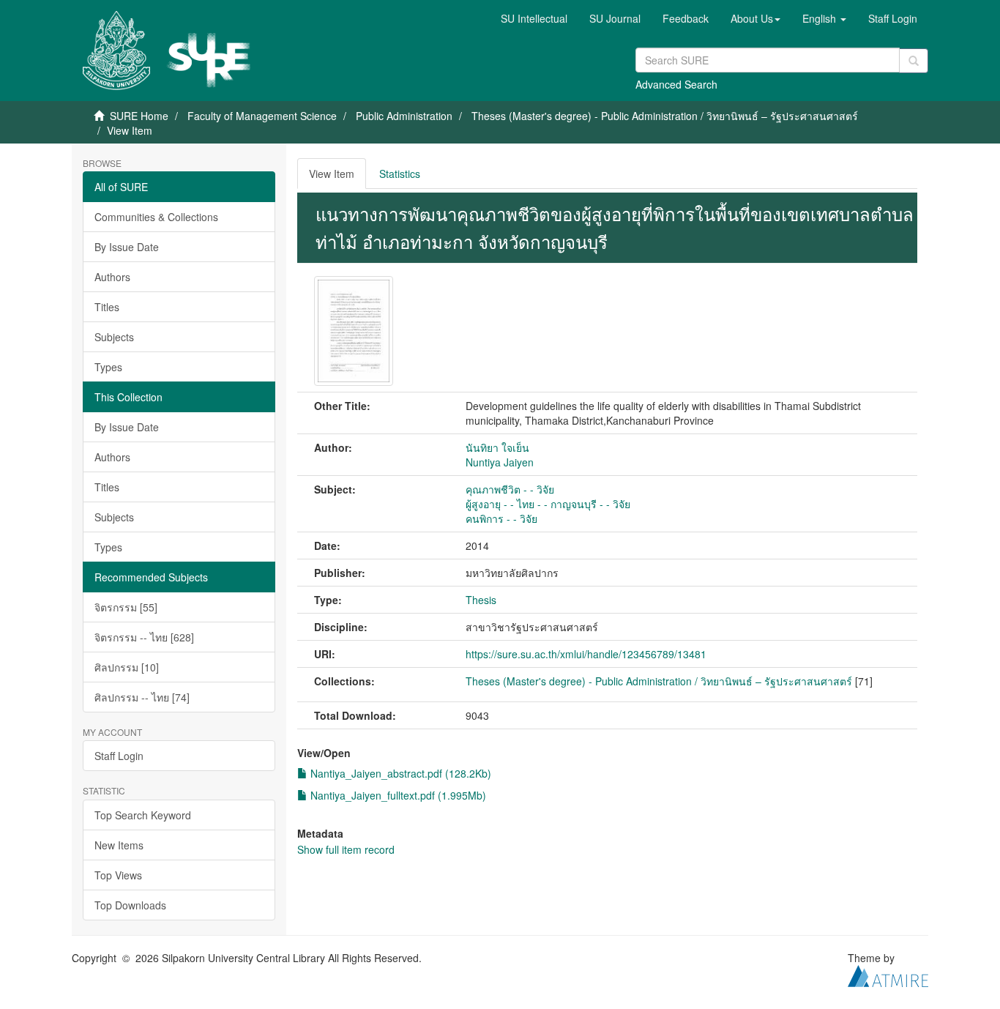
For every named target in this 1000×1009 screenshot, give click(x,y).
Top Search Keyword (142, 815)
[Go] (913, 60)
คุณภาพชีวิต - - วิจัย (510, 489)
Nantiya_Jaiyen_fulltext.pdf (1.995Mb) (396, 795)
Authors (112, 276)
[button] (755, 18)
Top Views (118, 875)
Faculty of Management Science (262, 115)
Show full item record (346, 849)
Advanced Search (676, 84)
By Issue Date (126, 246)
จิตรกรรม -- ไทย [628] (144, 637)
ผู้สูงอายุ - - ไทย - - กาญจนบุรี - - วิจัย (548, 503)
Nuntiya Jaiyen (500, 462)
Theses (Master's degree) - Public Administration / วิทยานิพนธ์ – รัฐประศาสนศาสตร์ (664, 115)
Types (108, 367)
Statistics (399, 173)
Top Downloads (130, 905)
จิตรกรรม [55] (125, 607)
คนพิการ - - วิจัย (501, 518)
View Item (331, 173)
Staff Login (118, 755)
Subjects (114, 336)
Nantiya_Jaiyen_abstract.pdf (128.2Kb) (399, 773)
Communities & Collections (156, 216)
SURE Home (139, 115)
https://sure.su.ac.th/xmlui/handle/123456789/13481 (586, 654)
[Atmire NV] (888, 974)
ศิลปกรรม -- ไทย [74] (142, 697)
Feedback (686, 18)
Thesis (481, 599)
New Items (118, 845)
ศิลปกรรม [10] (126, 667)
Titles (106, 306)
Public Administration (404, 115)
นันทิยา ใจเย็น (497, 447)
